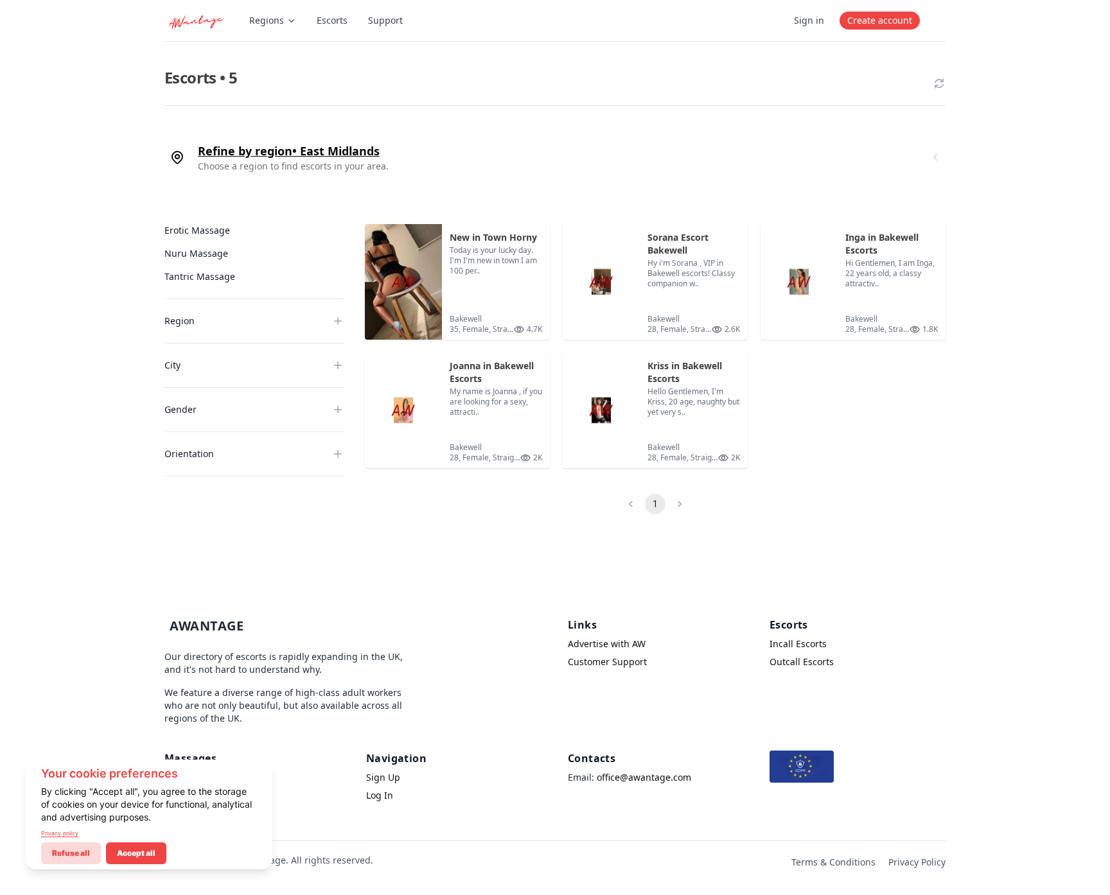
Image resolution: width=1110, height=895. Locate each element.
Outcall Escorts (802, 662)
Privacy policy (59, 833)
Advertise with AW (607, 644)
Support (385, 20)
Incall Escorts (798, 644)
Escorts (332, 20)
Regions (266, 20)
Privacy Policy (917, 862)
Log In (379, 795)
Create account (879, 20)
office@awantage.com (644, 777)
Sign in (809, 20)
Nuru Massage (196, 253)
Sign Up (383, 777)
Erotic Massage (197, 230)
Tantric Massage (199, 276)
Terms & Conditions (833, 862)
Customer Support (607, 662)
